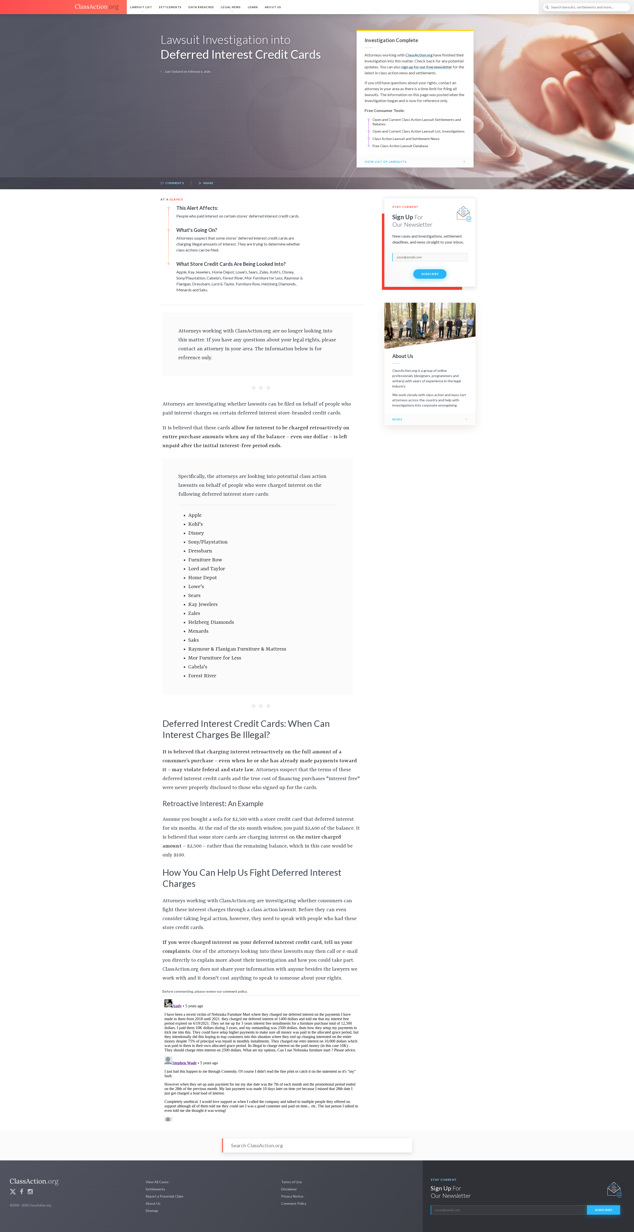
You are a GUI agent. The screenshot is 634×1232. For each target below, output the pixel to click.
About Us (273, 7)
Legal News (231, 7)
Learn (253, 7)
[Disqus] (261, 1059)
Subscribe (430, 274)
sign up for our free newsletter (426, 66)
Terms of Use (291, 1182)
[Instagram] (30, 1192)
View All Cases (157, 1182)
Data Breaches (201, 7)
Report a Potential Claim (164, 1196)
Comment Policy (293, 1203)
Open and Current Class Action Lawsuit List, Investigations (418, 131)
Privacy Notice (292, 1196)
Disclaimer (289, 1189)
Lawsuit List (141, 7)
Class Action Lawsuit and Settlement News (406, 139)
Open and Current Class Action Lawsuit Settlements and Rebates (416, 121)
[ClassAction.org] (63, 7)
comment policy (235, 991)
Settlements (170, 7)
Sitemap (152, 1210)
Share (207, 183)
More (397, 419)
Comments (174, 183)
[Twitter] (13, 1192)
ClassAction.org (419, 55)
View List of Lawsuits (386, 162)
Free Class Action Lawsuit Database (400, 146)
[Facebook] (22, 1192)
